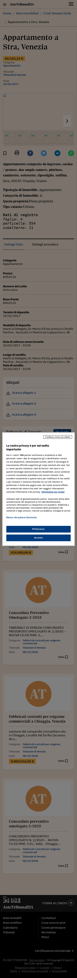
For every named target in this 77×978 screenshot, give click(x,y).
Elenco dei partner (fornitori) (21, 517)
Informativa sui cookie (53, 492)
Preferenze (38, 529)
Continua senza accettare (57, 437)
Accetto (38, 537)
